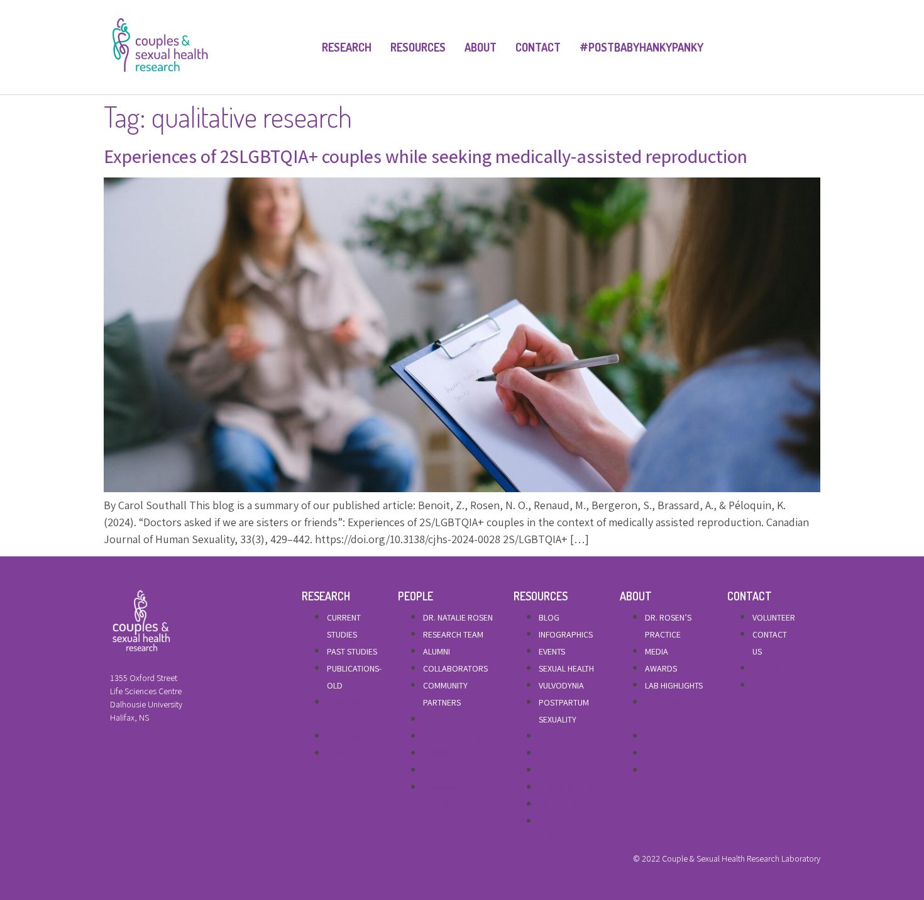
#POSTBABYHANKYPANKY (641, 47)
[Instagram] (155, 861)
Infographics (566, 634)
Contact (538, 47)
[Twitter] (134, 861)
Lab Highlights (674, 685)
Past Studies (352, 651)
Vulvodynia (561, 685)
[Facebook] (113, 861)
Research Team (453, 634)
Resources (418, 47)
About (481, 47)
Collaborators (455, 668)
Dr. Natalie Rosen (458, 617)
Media (656, 651)
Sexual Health (566, 668)
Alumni (436, 651)
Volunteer (773, 617)
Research (346, 47)
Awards (661, 668)
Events (552, 651)
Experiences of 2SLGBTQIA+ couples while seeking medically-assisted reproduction (425, 156)
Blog (549, 617)
